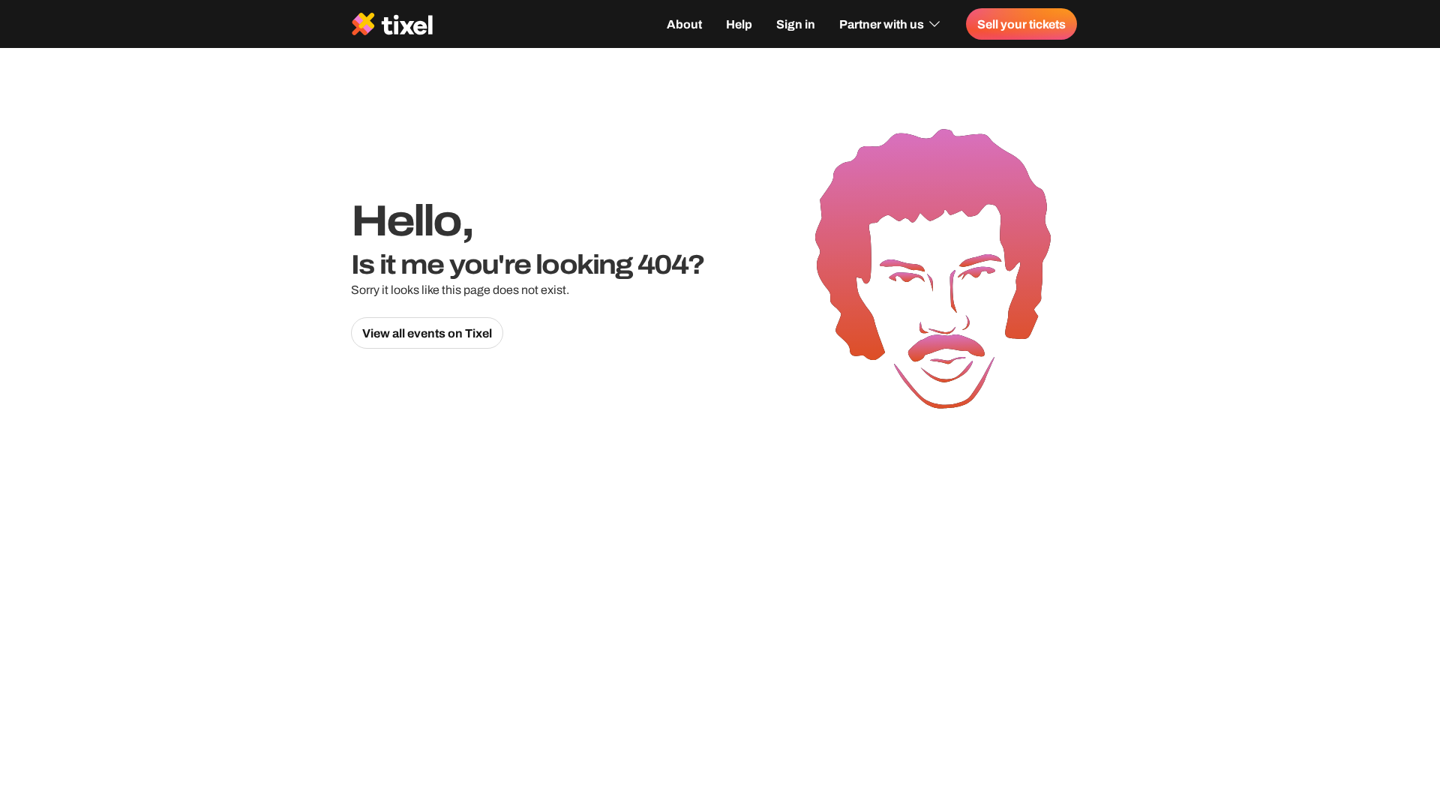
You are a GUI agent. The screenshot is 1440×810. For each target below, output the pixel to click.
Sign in (795, 24)
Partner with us (881, 24)
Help (739, 24)
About (684, 24)
